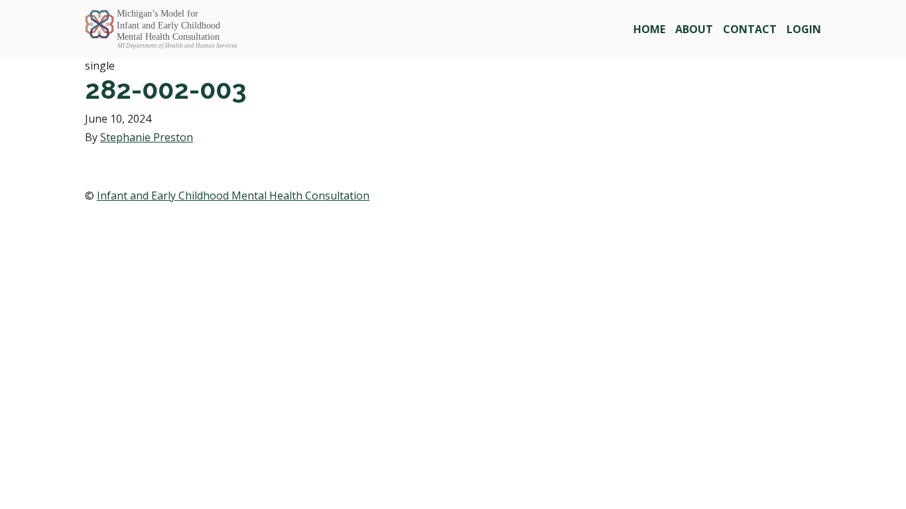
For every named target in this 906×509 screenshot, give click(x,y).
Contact (750, 29)
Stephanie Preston (146, 137)
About (694, 29)
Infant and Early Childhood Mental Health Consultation (233, 195)
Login (804, 29)
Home (649, 29)
